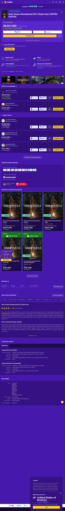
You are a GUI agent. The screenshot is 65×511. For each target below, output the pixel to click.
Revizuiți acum (58, 286)
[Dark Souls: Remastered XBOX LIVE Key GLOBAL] (12, 243)
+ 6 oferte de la (32, 40)
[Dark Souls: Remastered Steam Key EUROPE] (32, 203)
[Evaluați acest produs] (6, 308)
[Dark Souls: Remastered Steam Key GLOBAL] (12, 203)
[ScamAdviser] (9, 177)
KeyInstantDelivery (10, 132)
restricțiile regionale (14, 60)
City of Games (9, 103)
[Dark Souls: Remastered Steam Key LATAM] (53, 203)
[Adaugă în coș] (60, 36)
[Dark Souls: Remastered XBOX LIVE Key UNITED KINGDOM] (32, 243)
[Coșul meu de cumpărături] (60, 2)
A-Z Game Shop (10, 119)
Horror (55, 299)
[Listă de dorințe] (56, 2)
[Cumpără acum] (17, 32)
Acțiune (4, 299)
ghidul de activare (45, 60)
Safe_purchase (9, 144)
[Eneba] (8, 2)
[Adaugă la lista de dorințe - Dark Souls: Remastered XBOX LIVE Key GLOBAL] (19, 234)
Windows (14, 403)
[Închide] (60, 493)
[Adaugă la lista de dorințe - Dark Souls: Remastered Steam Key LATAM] (61, 194)
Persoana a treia (47, 299)
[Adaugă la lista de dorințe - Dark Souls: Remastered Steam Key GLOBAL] (19, 194)
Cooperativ (38, 299)
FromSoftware (6, 313)
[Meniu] (2, 2)
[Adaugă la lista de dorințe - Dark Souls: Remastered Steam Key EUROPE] (40, 194)
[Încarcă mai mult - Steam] (34, 58)
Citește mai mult (32, 335)
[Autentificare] (63, 2)
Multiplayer (30, 299)
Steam (48, 59)
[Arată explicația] (17, 105)
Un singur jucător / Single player (16, 299)
